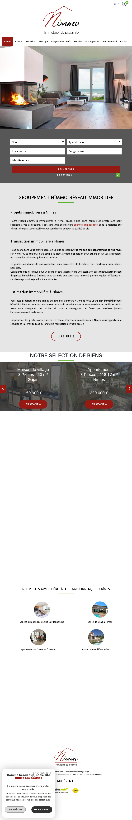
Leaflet (101, 739)
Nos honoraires (63, 774)
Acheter (18, 41)
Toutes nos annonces (94, 774)
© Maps (110, 739)
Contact (124, 41)
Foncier (78, 41)
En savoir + (33, 404)
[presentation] (3, 389)
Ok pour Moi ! (42, 809)
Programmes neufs (61, 41)
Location (30, 41)
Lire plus (66, 336)
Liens (74, 774)
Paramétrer (15, 809)
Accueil (7, 41)
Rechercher (66, 169)
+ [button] (4, 664)
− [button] (4, 669)
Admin (81, 774)
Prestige (43, 41)
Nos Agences (92, 41)
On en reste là (40, 772)
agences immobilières (86, 225)
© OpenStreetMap (124, 739)
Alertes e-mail (110, 41)
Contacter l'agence (107, 565)
